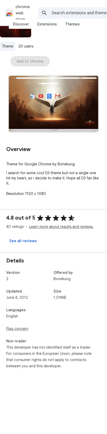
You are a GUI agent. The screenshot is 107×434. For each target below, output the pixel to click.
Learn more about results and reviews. (61, 226)
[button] (53, 104)
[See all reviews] (23, 241)
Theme (7, 46)
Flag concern (17, 328)
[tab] (21, 24)
